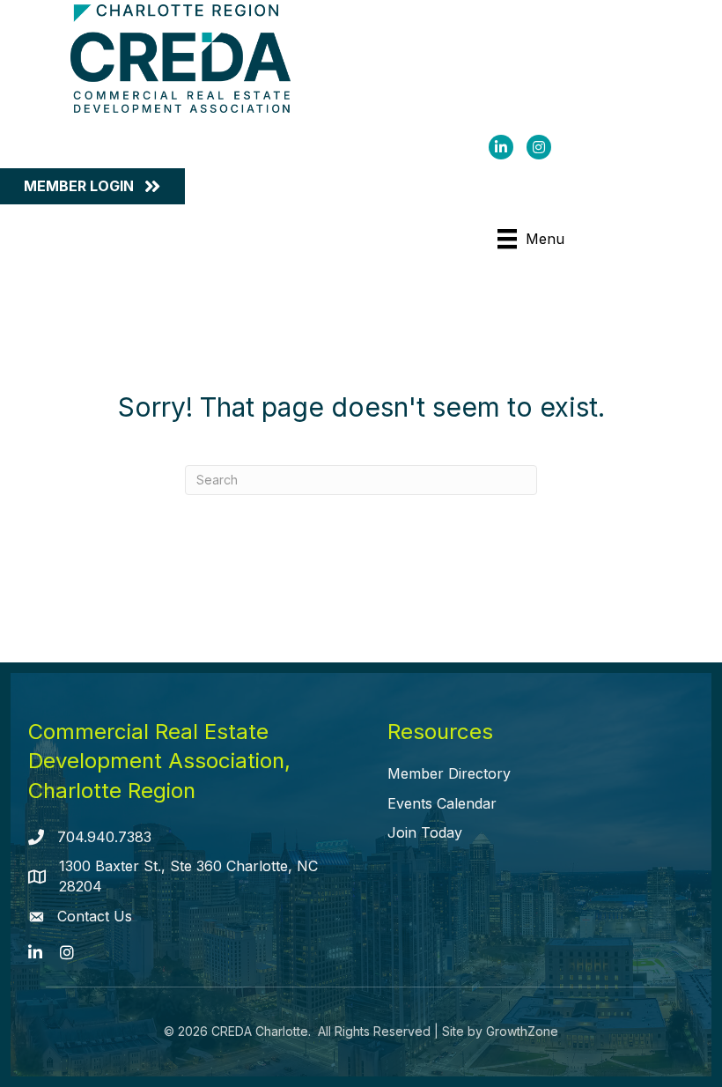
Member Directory (449, 773)
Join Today (424, 832)
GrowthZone (522, 1031)
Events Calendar (442, 803)
